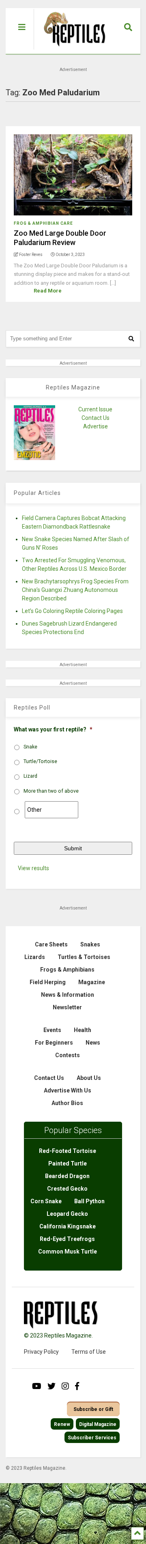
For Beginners (54, 1042)
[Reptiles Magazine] (72, 50)
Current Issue (95, 409)
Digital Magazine (97, 1424)
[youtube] (36, 1386)
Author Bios (67, 1103)
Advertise (95, 426)
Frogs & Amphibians (67, 969)
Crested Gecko (67, 1188)
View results (33, 868)
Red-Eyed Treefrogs (67, 1239)
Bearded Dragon (67, 1176)
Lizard (30, 776)
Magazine (91, 982)
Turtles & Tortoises (84, 957)
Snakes (90, 944)
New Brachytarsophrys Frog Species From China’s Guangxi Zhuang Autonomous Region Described (75, 590)
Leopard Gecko (67, 1214)
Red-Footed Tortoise (67, 1151)
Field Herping (48, 982)
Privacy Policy (41, 1351)
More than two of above (51, 791)
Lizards (34, 957)
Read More (48, 291)
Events (52, 1030)
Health (82, 1030)
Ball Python (89, 1201)
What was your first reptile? (53, 729)
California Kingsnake (67, 1226)
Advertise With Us (67, 1090)
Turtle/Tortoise (40, 761)
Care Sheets (51, 944)
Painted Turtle (67, 1163)
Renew (62, 1424)
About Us (89, 1078)
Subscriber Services (92, 1438)
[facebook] (77, 1386)
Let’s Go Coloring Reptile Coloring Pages (72, 611)
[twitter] (51, 1386)
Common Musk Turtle (67, 1251)
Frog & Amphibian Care (43, 223)
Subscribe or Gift (93, 1409)
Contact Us (96, 418)
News (93, 1042)
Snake (30, 747)
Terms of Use (88, 1351)
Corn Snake (46, 1201)
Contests (67, 1055)
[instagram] (65, 1386)
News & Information (67, 994)
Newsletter (67, 1007)
